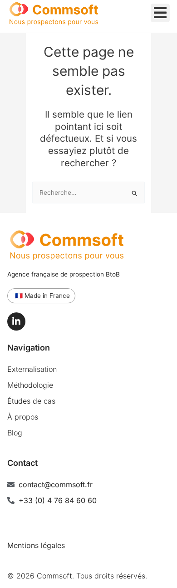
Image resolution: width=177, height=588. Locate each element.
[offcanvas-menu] (160, 13)
